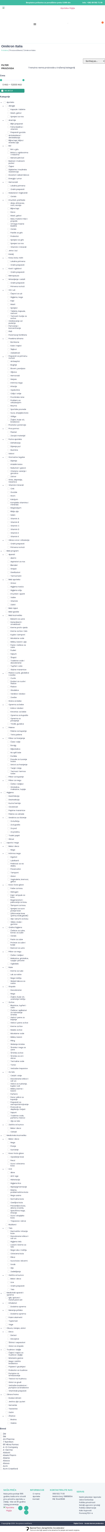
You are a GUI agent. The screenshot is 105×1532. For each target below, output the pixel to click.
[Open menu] (34, 24)
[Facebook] (4, 3)
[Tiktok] (11, 3)
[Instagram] (8, 3)
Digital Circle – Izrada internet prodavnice (89, 1523)
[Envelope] (15, 3)
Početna (4, 50)
